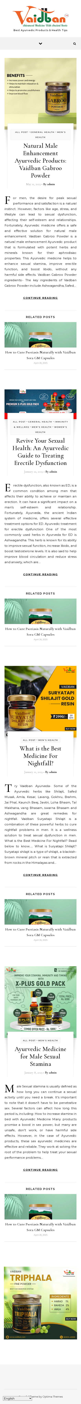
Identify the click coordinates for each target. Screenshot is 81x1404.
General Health (42, 132)
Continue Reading (40, 297)
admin (51, 184)
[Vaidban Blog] (40, 17)
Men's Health (42, 427)
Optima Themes (52, 1396)
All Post (21, 132)
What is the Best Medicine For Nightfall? (41, 756)
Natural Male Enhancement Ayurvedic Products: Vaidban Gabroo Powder (40, 160)
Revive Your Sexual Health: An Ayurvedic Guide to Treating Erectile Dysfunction (40, 452)
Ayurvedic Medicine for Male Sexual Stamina (40, 1056)
